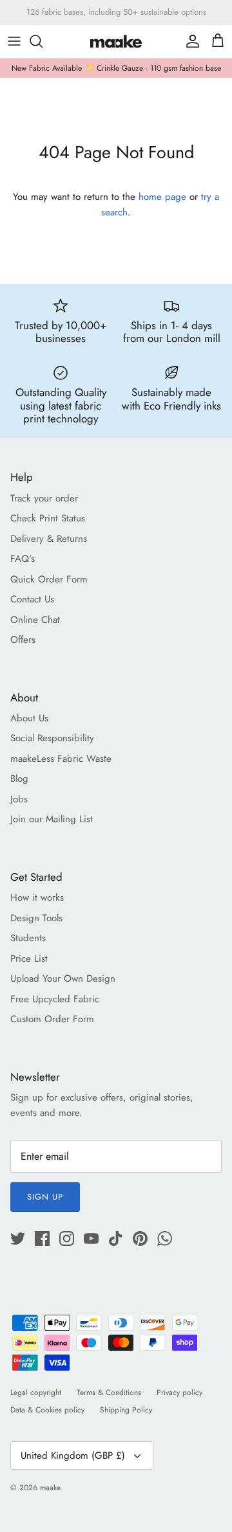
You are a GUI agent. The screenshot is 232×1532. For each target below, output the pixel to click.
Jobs (19, 799)
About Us (29, 718)
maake (50, 1487)
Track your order (44, 498)
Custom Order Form (52, 1019)
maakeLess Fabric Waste (60, 759)
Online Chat (35, 620)
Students (28, 938)
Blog (19, 778)
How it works (37, 897)
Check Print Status (47, 518)
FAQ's (22, 559)
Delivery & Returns (48, 539)
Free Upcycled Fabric (54, 999)
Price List (29, 958)
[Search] (42, 41)
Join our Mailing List (51, 819)
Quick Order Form (49, 579)
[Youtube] (91, 1238)
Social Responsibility (52, 738)
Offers (22, 640)
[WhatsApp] (164, 1238)
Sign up (45, 1197)
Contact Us (32, 599)
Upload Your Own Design (62, 978)
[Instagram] (66, 1238)
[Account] (189, 41)
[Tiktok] (115, 1238)
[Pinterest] (140, 1238)
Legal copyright (35, 1392)
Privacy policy (179, 1392)
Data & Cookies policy (47, 1410)
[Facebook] (42, 1238)
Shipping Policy (126, 1410)
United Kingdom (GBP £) (73, 1455)
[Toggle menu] (14, 41)
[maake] (116, 41)
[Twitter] (17, 1238)
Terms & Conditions (109, 1392)
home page (162, 197)
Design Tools (36, 918)
